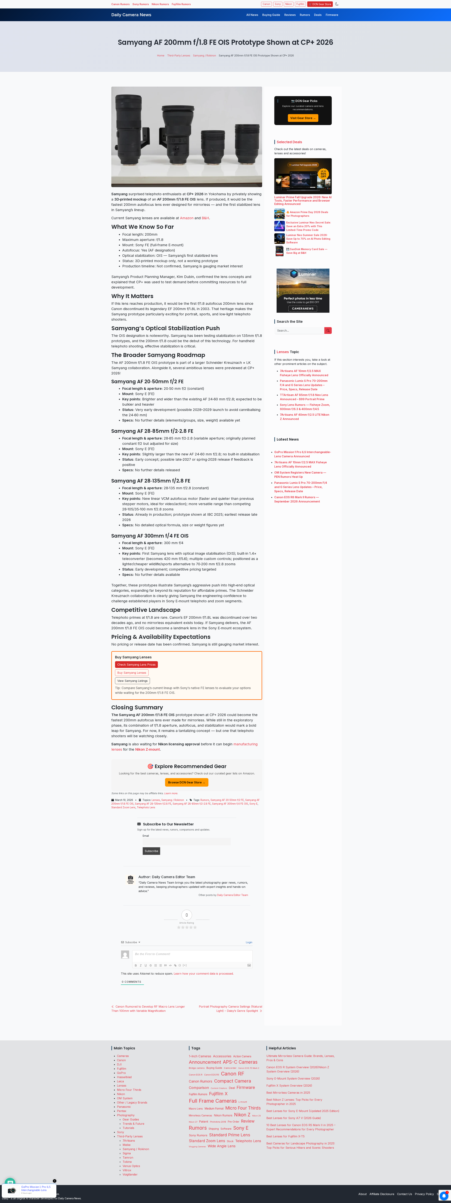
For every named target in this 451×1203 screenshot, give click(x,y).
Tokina (127, 1161)
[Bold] (135, 965)
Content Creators (219, 1088)
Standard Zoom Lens (123, 807)
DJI (119, 1064)
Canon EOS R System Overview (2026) (292, 1067)
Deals (318, 15)
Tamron (128, 1157)
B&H (205, 218)
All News (252, 15)
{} (180, 965)
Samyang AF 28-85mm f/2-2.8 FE (192, 803)
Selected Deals (289, 142)
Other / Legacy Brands (132, 1102)
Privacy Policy (424, 1194)
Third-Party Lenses (130, 1136)
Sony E (253, 803)
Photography (126, 1115)
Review (248, 1121)
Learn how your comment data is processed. (204, 973)
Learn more (170, 793)
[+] (185, 965)
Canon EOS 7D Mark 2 (248, 1068)
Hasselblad (124, 1077)
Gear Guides (131, 1119)
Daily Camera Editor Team (232, 894)
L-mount (243, 1102)
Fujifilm (300, 4)
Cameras (123, 1056)
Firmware (332, 15)
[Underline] (145, 965)
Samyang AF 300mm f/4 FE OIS (230, 803)
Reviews (290, 15)
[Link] (175, 965)
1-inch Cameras (200, 1056)
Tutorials (128, 1128)
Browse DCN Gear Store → (186, 782)
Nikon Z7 (193, 1122)
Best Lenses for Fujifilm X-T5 (285, 1136)
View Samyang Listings (132, 681)
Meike (127, 1145)
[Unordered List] (160, 965)
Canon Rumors (120, 4)
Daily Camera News (131, 14)
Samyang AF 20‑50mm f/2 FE (227, 799)
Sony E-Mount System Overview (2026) (293, 1078)
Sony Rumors (140, 4)
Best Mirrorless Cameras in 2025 (288, 1092)
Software (226, 1128)
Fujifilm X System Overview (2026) (289, 1085)
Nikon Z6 (256, 1116)
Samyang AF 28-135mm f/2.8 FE (153, 803)
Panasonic (124, 1106)
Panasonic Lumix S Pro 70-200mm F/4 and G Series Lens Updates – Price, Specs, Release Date (304, 385)
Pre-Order (233, 1121)
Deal (232, 1088)
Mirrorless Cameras (200, 1115)
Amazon (186, 218)
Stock (230, 1141)
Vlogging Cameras (197, 1147)
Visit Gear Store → (303, 118)
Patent (203, 1121)
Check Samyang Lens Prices (136, 664)
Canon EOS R (195, 1074)
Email (146, 835)
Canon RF (232, 1074)
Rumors (305, 15)
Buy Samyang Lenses (131, 672)
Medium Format (214, 1108)
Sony (278, 4)
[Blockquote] (165, 965)
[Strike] (150, 965)
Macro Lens (196, 1108)
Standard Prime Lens (229, 1134)
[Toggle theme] (337, 4)
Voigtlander (130, 1174)
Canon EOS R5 (211, 1074)
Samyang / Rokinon (172, 799)
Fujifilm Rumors (181, 4)
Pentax (121, 1111)
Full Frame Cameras (213, 1101)
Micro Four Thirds (129, 1090)
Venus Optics (131, 1166)
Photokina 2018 (218, 1121)
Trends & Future (133, 1123)
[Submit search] (328, 330)
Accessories (222, 1056)
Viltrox (127, 1170)
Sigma (127, 1153)
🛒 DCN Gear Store (320, 4)
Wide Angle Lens (222, 1146)
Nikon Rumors (160, 4)
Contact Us (404, 1194)
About (362, 1194)
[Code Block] (170, 965)
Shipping (214, 1128)
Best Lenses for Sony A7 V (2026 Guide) (293, 1118)
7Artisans (129, 1140)
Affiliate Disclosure (381, 1194)
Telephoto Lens (146, 807)
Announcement (205, 1062)
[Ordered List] (155, 965)
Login (248, 942)
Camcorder (230, 1067)
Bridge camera (197, 1068)
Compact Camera (232, 1081)
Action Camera (242, 1056)
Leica (120, 1081)
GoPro (121, 1073)
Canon (266, 4)
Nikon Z (242, 1114)
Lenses (156, 799)
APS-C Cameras (240, 1062)
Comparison (199, 1088)
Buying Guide (271, 15)
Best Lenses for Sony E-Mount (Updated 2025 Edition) (302, 1111)
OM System (124, 1098)
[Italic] (140, 965)
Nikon (288, 4)
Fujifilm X (218, 1093)
